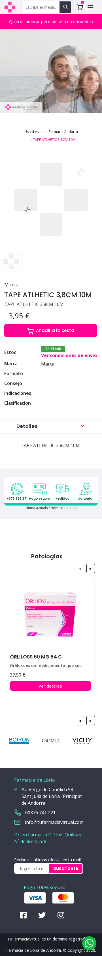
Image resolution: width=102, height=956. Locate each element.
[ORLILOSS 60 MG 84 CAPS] (50, 616)
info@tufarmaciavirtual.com (54, 822)
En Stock (53, 348)
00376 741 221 (40, 813)
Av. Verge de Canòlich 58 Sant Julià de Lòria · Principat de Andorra (52, 796)
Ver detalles (50, 686)
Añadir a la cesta (55, 330)
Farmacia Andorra (63, 131)
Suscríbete (65, 868)
